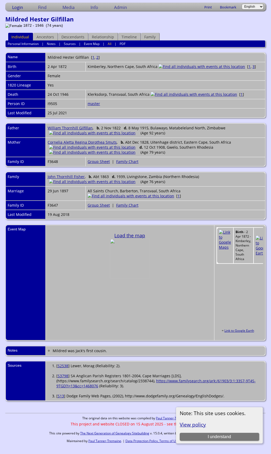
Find (42, 7)
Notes (51, 44)
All (109, 44)
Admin (120, 7)
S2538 (63, 365)
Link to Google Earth (239, 330)
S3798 (63, 375)
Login (17, 7)
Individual (20, 36)
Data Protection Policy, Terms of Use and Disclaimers (164, 441)
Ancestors (45, 36)
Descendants (72, 36)
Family (150, 36)
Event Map (92, 44)
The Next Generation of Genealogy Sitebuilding (114, 433)
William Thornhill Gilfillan (70, 127)
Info (94, 7)
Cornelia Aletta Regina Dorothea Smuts (82, 142)
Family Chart (127, 161)
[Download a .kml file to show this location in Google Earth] (262, 253)
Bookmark (228, 7)
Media (68, 7)
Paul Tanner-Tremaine (172, 418)
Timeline (129, 36)
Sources (70, 44)
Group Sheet (99, 161)
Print (208, 7)
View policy (193, 424)
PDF (122, 44)
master (94, 103)
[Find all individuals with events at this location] (202, 66)
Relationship (103, 36)
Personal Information (23, 44)
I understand (219, 436)
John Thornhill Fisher (66, 176)
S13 (61, 395)
